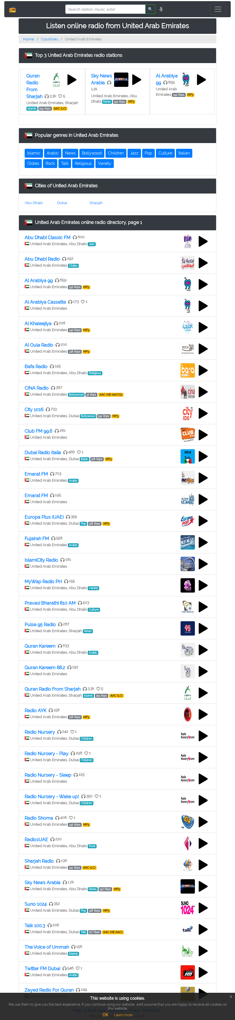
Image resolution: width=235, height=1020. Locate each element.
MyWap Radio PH (43, 581)
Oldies (33, 163)
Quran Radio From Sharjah (53, 689)
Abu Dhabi (34, 203)
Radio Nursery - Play (46, 753)
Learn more (123, 1015)
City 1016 (34, 409)
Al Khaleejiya (38, 323)
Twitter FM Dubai (42, 968)
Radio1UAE (36, 839)
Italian (184, 153)
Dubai (62, 203)
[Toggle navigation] (218, 9)
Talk (64, 163)
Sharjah (96, 203)
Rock (50, 163)
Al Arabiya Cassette (45, 302)
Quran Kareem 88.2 (45, 667)
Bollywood (92, 153)
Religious (83, 163)
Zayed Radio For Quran (49, 990)
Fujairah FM (37, 538)
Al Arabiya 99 (39, 280)
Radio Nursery (40, 732)
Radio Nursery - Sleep (48, 775)
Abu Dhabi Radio (42, 259)
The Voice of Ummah (47, 947)
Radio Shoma (39, 818)
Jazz (134, 153)
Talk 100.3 (35, 925)
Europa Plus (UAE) (44, 517)
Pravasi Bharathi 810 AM (50, 603)
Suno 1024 (36, 904)
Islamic (33, 153)
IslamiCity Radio (41, 560)
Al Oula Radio (39, 345)
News (70, 153)
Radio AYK (35, 710)
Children (116, 153)
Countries (49, 39)
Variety (104, 163)
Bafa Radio (36, 366)
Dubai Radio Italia (43, 452)
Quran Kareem (40, 646)
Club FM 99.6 (38, 431)
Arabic (53, 153)
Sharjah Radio (39, 861)
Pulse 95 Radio (40, 624)
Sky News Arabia (42, 882)
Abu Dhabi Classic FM (47, 237)
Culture (165, 153)
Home (28, 39)
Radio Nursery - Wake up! (52, 796)
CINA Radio (37, 388)
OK (105, 1015)
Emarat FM (36, 474)
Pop (148, 153)
